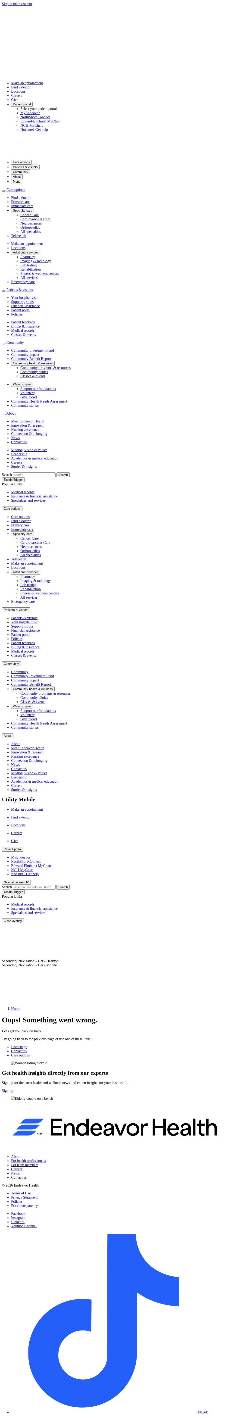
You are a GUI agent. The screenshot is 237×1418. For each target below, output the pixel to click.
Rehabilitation (30, 269)
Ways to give (22, 384)
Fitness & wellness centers (39, 273)
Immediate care (22, 206)
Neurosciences (31, 223)
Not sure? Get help (34, 129)
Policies (16, 314)
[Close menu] (4, 191)
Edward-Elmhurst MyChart (40, 121)
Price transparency (24, 1206)
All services (28, 278)
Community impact (25, 354)
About (17, 176)
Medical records (22, 330)
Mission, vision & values (29, 450)
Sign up (7, 1091)
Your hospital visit (24, 298)
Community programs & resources (45, 368)
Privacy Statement (24, 1197)
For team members (24, 1165)
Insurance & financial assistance (34, 496)
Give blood (28, 397)
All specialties (30, 232)
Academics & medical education (34, 458)
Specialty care (22, 210)
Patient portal (22, 104)
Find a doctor (21, 87)
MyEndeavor (30, 113)
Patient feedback (23, 322)
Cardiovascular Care (35, 219)
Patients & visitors (25, 167)
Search (7, 475)
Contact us (19, 442)
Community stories (25, 405)
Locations (18, 91)
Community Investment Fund (32, 350)
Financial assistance (25, 306)
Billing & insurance (25, 326)
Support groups (22, 302)
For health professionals (28, 1161)
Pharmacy (27, 257)
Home (15, 1009)
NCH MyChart (31, 125)
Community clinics (34, 372)
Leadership (19, 454)
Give (14, 100)
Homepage (19, 1047)
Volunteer (27, 393)
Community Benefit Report (31, 359)
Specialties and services (28, 500)
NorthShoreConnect (35, 117)
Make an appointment (27, 83)
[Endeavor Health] (118, 154)
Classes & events (23, 335)
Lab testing (28, 265)
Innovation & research (27, 425)
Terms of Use (21, 1193)
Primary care (20, 202)
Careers (16, 95)
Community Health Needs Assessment (39, 401)
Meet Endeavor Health (27, 421)
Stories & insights (24, 467)
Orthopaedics (30, 227)
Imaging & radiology (35, 261)
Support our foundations (38, 389)
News (15, 438)
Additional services (25, 252)
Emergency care (23, 282)
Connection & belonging (29, 434)
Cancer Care (29, 215)
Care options (21, 162)
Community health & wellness (33, 363)
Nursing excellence (25, 429)
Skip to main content (17, 4)
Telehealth (18, 236)
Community (20, 172)
